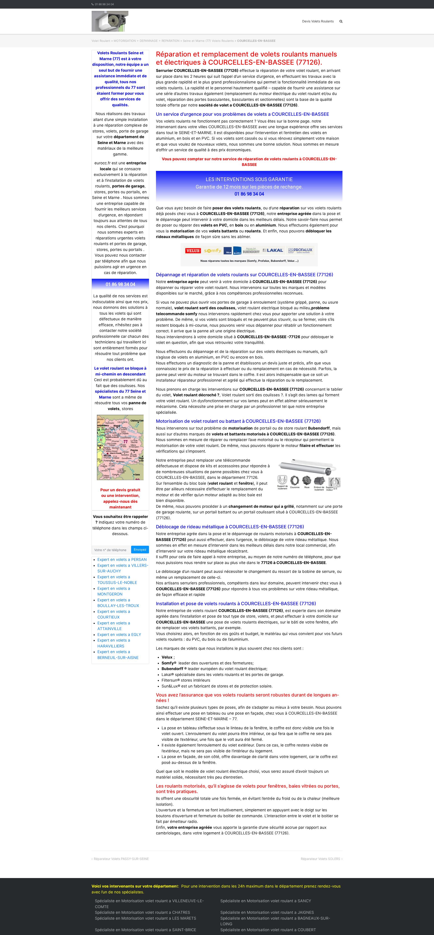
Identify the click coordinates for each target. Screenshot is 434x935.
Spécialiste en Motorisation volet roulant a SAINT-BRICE (145, 930)
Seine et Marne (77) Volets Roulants (208, 40)
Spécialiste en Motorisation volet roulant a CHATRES (142, 912)
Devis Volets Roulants (318, 21)
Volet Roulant (101, 40)
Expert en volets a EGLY (119, 634)
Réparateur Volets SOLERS (320, 859)
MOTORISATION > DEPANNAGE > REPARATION (146, 40)
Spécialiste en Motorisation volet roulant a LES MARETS (145, 918)
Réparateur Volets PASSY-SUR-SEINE (121, 859)
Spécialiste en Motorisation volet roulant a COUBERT (268, 930)
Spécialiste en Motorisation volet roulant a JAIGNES (267, 912)
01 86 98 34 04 (104, 4)
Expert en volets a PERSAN (122, 559)
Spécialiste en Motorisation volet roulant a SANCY (265, 901)
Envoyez (140, 549)
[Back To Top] (422, 924)
